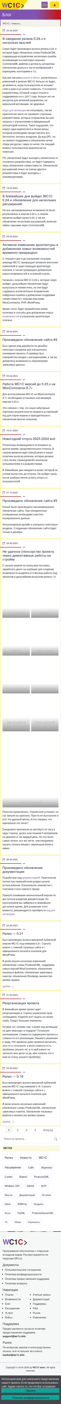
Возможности (13, 1299)
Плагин (9, 1294)
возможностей (11, 316)
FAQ (35, 1308)
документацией (31, 877)
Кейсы (8, 1317)
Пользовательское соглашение (23, 1269)
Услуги (9, 1313)
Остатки (46, 1195)
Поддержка (39, 1304)
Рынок (36, 1313)
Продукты (38, 1203)
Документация (27, 1195)
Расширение (13, 1167)
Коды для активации (14, 110)
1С (6, 1221)
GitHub (30, 1185)
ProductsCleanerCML (42, 1213)
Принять (31, 1390)
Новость (26, 1157)
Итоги (7, 1213)
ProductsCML (41, 1176)
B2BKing (22, 1203)
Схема (8, 1176)
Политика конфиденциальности (23, 1274)
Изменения (39, 1317)
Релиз (9, 1157)
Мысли (8, 1195)
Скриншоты (34, 1221)
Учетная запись (42, 1294)
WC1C (43, 1157)
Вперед (48, 1130)
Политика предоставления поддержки (27, 1279)
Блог (7, 1304)
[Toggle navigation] (44, 5)
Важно (23, 1176)
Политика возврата (16, 1283)
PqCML (21, 1213)
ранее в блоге (31, 77)
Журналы (46, 1167)
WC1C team (39, 1367)
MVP (43, 1185)
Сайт (31, 1167)
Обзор (18, 1221)
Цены (8, 1203)
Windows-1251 (12, 1185)
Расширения (12, 1308)
